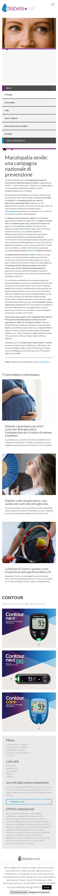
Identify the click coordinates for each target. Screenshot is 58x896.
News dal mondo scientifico (16, 126)
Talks (7, 110)
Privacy (10, 774)
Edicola (10, 755)
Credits (10, 776)
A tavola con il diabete (18, 753)
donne (21, 229)
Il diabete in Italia (15, 750)
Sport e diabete (11, 118)
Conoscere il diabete (17, 745)
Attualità (8, 94)
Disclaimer (11, 771)
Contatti (11, 766)
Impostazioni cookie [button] (19, 892)
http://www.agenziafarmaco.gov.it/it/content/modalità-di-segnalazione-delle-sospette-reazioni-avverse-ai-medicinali (28, 830)
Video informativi (15, 140)
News (8, 88)
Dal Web (8, 134)
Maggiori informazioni (39, 892)
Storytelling (10, 102)
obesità (31, 250)
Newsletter (12, 768)
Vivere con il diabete (17, 747)
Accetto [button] (47, 887)
